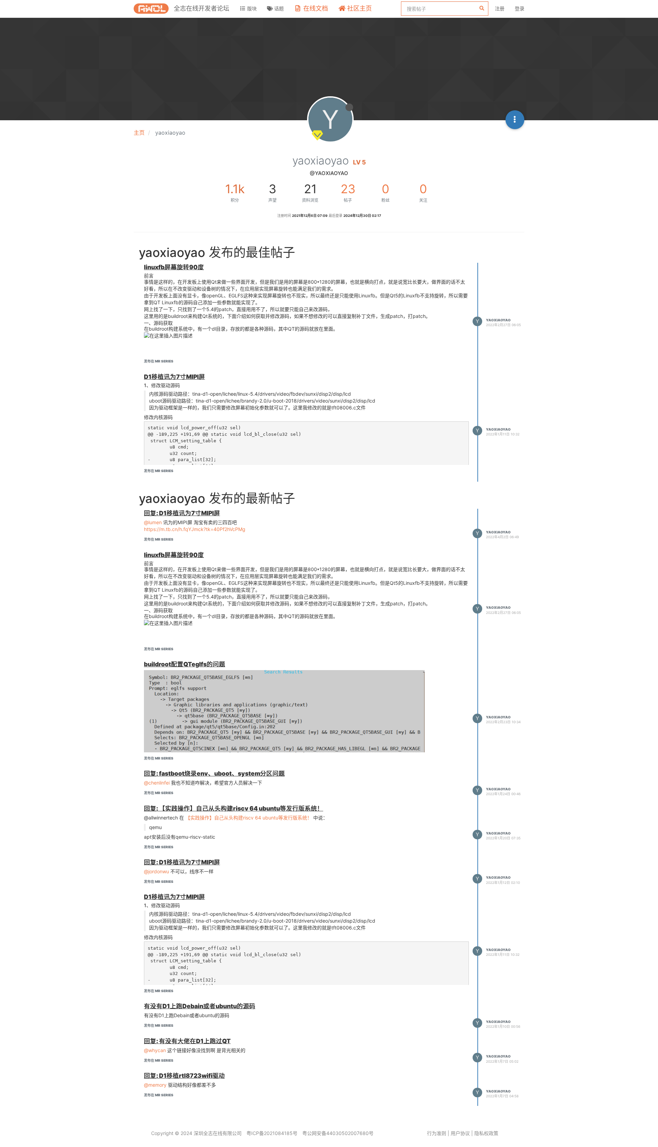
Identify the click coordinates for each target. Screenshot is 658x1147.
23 (348, 189)
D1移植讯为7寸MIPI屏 (174, 376)
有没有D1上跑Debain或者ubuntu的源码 (199, 1006)
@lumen (153, 522)
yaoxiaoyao (498, 320)
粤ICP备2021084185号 (271, 1133)
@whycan (155, 1050)
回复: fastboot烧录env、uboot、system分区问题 (214, 773)
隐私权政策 (486, 1133)
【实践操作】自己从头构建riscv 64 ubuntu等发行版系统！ (248, 818)
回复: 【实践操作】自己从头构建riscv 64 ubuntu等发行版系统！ (233, 808)
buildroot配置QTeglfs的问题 (184, 664)
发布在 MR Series (158, 361)
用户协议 (460, 1133)
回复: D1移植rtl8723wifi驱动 (184, 1075)
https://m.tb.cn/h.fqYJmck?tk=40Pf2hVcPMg (194, 529)
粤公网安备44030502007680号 (338, 1133)
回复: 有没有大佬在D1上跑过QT (187, 1041)
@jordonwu (156, 871)
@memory (155, 1085)
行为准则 (436, 1133)
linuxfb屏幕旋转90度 (174, 267)
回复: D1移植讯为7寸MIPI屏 (182, 513)
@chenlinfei (157, 783)
